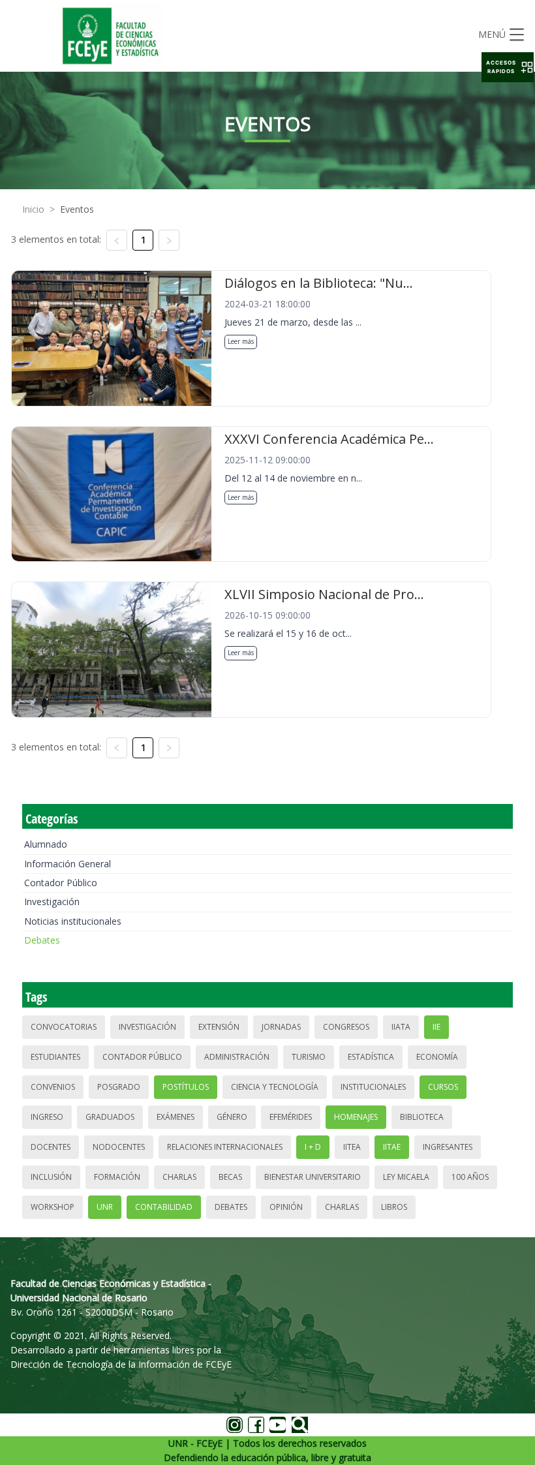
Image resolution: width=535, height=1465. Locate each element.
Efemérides (290, 1116)
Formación (117, 1176)
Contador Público (60, 882)
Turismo (309, 1056)
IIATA (400, 1026)
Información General (67, 863)
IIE (436, 1026)
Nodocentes (119, 1146)
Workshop (52, 1206)
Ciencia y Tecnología (274, 1086)
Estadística (371, 1056)
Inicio (33, 209)
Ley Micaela (406, 1176)
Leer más (241, 341)
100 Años (470, 1176)
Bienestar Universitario (312, 1176)
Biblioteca (422, 1116)
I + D (313, 1146)
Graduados (109, 1116)
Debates (42, 940)
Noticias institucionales (72, 921)
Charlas (179, 1176)
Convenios (53, 1086)
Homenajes (356, 1116)
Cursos (443, 1086)
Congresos (346, 1026)
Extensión (218, 1026)
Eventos (77, 209)
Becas (230, 1176)
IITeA (352, 1146)
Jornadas (281, 1026)
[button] (508, 67)
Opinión (286, 1206)
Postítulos (185, 1086)
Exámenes (175, 1116)
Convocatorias (64, 1026)
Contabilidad (163, 1206)
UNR (105, 1206)
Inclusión (51, 1176)
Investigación (52, 901)
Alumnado (45, 844)
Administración (236, 1056)
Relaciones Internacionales (225, 1146)
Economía (437, 1056)
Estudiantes (55, 1056)
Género (232, 1116)
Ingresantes (447, 1146)
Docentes (50, 1146)
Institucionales (373, 1086)
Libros (394, 1206)
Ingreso (47, 1116)
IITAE (392, 1146)
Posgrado (118, 1086)
